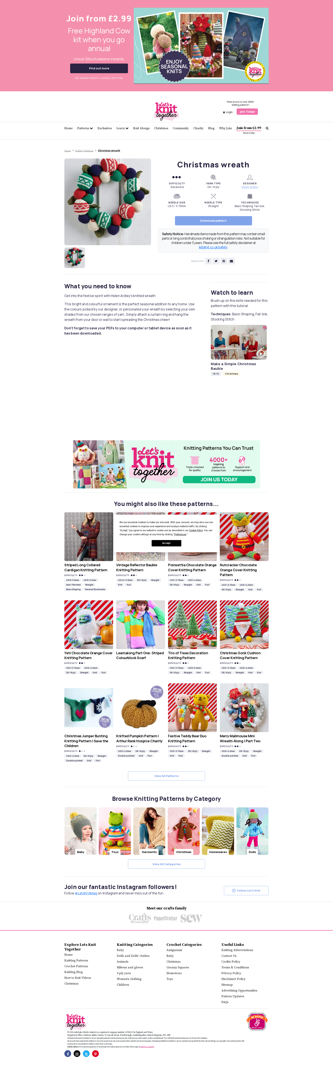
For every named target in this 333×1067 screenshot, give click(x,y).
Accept (166, 543)
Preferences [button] (180, 534)
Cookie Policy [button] (196, 530)
